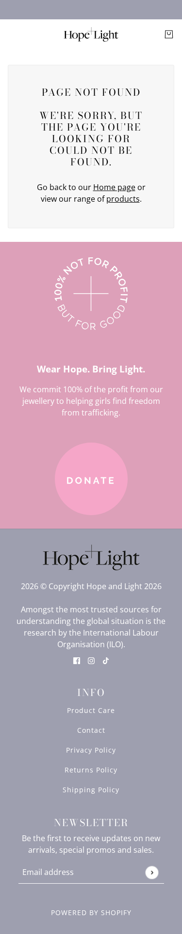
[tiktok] (106, 659)
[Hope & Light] (91, 34)
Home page (114, 187)
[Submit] (151, 872)
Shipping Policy (91, 789)
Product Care (91, 710)
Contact (91, 730)
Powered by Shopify (91, 912)
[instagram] (91, 659)
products (123, 198)
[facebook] (76, 659)
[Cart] (169, 34)
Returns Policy (91, 769)
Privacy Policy (91, 750)
